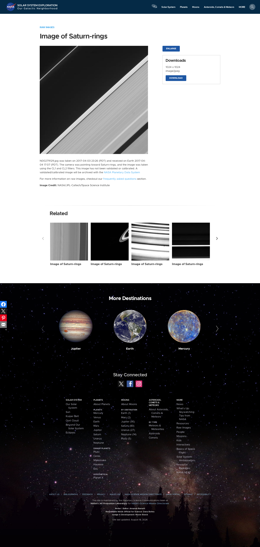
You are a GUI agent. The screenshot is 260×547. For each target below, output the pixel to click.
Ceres (96, 456)
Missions (181, 436)
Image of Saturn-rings (65, 264)
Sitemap (188, 494)
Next (217, 238)
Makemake (99, 460)
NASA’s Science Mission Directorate (150, 504)
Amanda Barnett (137, 509)
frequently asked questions (119, 179)
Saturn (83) (127, 426)
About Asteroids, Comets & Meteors (159, 413)
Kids (178, 440)
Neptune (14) (128, 434)
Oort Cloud (72, 420)
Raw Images (47, 27)
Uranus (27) (128, 430)
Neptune (98, 443)
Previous (43, 238)
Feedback (87, 494)
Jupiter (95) (128, 422)
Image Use (115, 494)
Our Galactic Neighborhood (37, 9)
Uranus (97, 438)
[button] (242, 7)
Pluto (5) (126, 438)
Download (176, 78)
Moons (125, 400)
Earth (130, 348)
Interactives (183, 444)
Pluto (96, 452)
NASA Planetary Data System (122, 172)
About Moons (129, 404)
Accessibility (204, 494)
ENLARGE (171, 49)
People (180, 432)
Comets (153, 438)
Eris (95, 469)
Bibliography (71, 494)
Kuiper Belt (72, 416)
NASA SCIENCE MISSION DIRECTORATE (143, 494)
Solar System (74, 400)
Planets (98, 400)
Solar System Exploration (37, 4)
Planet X (98, 478)
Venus (97, 417)
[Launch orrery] (154, 8)
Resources (182, 423)
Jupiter (76, 348)
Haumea (98, 464)
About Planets (101, 404)
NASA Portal (173, 494)
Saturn (97, 434)
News (179, 404)
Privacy (101, 494)
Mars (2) (126, 417)
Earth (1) (126, 413)
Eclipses (70, 432)
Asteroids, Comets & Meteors (155, 402)
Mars (96, 426)
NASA (11, 6)
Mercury (184, 348)
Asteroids (154, 433)
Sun (68, 412)
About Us (54, 494)
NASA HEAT (183, 472)
